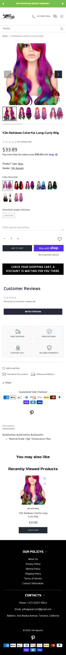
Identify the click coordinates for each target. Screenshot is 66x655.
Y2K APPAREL (33, 509)
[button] (3, 3)
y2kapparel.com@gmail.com (36, 609)
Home (5, 36)
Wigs (20, 164)
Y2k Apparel (17, 168)
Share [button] (8, 382)
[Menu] (62, 16)
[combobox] (34, 28)
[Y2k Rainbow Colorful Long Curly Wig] (33, 490)
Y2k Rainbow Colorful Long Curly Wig (33, 515)
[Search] (61, 29)
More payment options (48, 255)
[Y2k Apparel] (8, 16)
